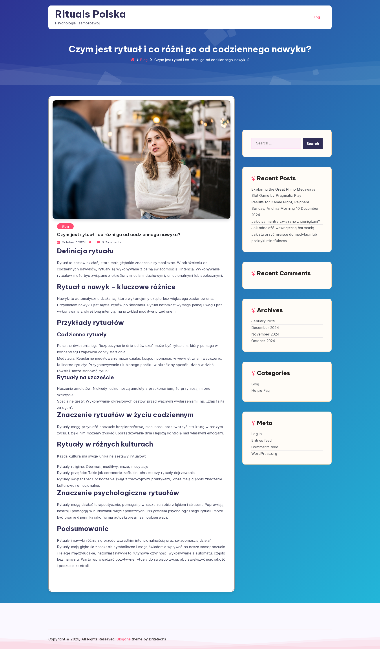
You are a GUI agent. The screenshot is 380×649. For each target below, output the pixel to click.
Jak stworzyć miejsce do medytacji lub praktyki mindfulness (284, 237)
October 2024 (263, 341)
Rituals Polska (90, 14)
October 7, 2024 (74, 242)
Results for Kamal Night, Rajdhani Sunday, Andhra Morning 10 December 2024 (285, 208)
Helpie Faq (260, 390)
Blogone (124, 639)
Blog (316, 17)
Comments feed (264, 447)
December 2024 (265, 327)
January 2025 (263, 321)
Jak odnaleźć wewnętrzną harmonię (282, 228)
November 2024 (265, 334)
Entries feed (261, 440)
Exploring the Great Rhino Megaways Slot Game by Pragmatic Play (283, 192)
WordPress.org (264, 453)
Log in (256, 434)
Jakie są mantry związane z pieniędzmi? (285, 221)
